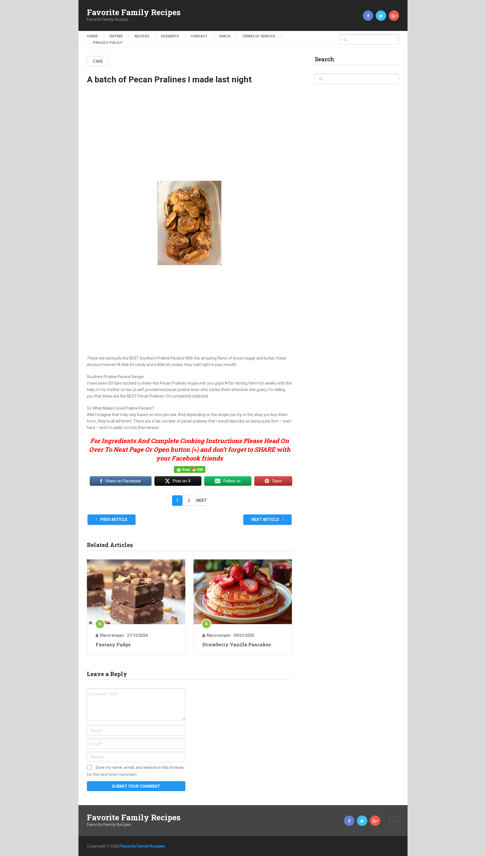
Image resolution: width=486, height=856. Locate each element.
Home (92, 36)
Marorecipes (112, 635)
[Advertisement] (189, 137)
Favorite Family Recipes (134, 12)
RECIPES (141, 36)
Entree (116, 36)
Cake (98, 61)
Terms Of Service (258, 36)
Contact (199, 36)
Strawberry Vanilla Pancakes (236, 644)
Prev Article (113, 519)
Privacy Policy (107, 42)
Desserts (170, 36)
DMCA (224, 36)
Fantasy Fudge (113, 644)
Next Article (265, 519)
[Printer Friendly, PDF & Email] (189, 469)
